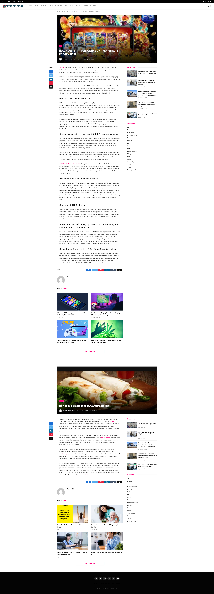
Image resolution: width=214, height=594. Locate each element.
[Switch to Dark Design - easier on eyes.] (208, 6)
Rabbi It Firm (67, 410)
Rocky (66, 59)
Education (130, 137)
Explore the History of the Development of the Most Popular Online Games (71, 341)
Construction (130, 132)
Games (129, 145)
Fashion (78, 6)
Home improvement (56, 6)
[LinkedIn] (51, 79)
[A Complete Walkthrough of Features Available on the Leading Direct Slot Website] (72, 302)
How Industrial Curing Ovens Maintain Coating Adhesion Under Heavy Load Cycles (147, 104)
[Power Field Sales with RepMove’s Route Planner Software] (132, 115)
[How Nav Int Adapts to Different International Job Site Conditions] (132, 73)
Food (128, 143)
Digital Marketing (90, 6)
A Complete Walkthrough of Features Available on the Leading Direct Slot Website (72, 314)
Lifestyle (129, 154)
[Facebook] (51, 72)
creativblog (63, 454)
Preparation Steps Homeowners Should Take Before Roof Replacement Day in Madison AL (147, 93)
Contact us (20, 1)
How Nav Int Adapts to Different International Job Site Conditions (147, 73)
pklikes (112, 421)
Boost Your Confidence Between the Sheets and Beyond (71, 526)
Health (36, 6)
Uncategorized (131, 170)
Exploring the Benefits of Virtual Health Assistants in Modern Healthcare (72, 553)
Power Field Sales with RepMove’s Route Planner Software (147, 114)
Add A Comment (90, 351)
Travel (129, 167)
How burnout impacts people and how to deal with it (106, 553)
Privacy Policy (11, 1)
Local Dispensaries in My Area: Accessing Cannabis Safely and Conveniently (106, 341)
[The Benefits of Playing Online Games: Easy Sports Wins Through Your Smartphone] (107, 302)
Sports (129, 159)
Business (44, 6)
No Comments (82, 59)
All (61, 46)
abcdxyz (74, 431)
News (128, 156)
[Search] (210, 6)
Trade (129, 164)
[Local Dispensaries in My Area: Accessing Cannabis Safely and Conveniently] (107, 329)
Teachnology (69, 6)
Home (4, 1)
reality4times (105, 437)
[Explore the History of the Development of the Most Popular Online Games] (72, 329)
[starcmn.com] (13, 6)
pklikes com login (83, 475)
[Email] (51, 87)
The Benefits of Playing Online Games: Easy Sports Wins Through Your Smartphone (107, 314)
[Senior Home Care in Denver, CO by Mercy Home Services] (107, 514)
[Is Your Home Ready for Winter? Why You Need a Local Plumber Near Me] (132, 83)
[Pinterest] (51, 83)
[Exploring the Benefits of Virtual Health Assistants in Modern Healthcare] (72, 541)
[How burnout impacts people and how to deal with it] (107, 541)
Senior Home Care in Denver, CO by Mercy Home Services (106, 526)
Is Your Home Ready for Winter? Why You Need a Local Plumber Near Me (146, 82)
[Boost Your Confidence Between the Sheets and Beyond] (72, 514)
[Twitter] (51, 75)
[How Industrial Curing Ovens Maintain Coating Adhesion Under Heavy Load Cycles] (132, 104)
